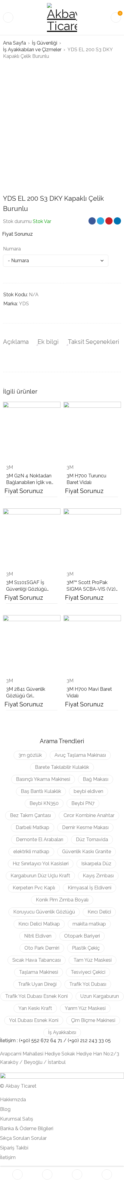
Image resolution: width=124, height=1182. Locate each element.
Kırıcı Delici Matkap (39, 924)
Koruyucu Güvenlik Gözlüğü (44, 912)
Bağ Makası (95, 779)
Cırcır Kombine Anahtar (89, 815)
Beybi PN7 (83, 803)
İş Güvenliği (44, 43)
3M (9, 467)
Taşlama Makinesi (38, 972)
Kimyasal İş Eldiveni (89, 888)
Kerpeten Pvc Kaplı (34, 888)
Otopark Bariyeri (82, 936)
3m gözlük (30, 755)
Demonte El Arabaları (39, 839)
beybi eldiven (88, 791)
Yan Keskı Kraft (35, 1008)
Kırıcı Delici (99, 912)
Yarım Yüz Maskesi (85, 1008)
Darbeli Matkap (32, 827)
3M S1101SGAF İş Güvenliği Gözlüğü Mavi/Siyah (26, 589)
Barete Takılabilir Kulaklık (62, 767)
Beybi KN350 (44, 803)
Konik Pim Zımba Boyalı (62, 900)
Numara (12, 249)
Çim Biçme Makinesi (93, 1020)
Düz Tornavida (92, 839)
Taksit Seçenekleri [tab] (93, 341)
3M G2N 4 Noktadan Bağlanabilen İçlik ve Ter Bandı (28, 482)
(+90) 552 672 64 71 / (43, 1040)
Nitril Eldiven (37, 936)
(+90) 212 (78, 1040)
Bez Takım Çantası (30, 815)
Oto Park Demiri (41, 948)
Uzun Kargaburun (99, 996)
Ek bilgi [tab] (48, 341)
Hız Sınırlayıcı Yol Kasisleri (41, 863)
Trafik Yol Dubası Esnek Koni (36, 996)
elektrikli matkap (31, 851)
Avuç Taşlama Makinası (80, 755)
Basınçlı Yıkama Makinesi (43, 779)
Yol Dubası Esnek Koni (33, 1020)
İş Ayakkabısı (62, 1032)
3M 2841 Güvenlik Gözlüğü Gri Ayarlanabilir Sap (25, 695)
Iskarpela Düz (96, 863)
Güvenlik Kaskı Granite (86, 851)
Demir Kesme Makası (85, 827)
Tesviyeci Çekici (88, 972)
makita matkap (89, 924)
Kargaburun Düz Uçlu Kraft (40, 876)
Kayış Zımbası (98, 876)
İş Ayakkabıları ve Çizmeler (32, 49)
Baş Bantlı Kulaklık (41, 791)
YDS (24, 304)
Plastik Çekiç (86, 948)
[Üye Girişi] (107, 1174)
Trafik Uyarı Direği (37, 984)
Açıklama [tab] (16, 341)
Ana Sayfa (14, 43)
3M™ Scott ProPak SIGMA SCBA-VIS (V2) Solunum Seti (91, 589)
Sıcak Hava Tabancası (36, 960)
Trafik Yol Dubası (87, 984)
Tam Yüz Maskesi (92, 960)
